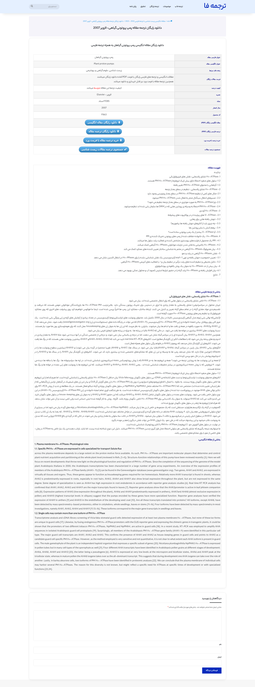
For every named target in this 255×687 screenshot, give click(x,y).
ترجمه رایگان (154, 6)
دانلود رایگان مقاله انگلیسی (102, 122)
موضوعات (167, 6)
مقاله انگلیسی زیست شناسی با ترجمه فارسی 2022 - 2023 (145, 21)
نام (220, 644)
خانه (168, 21)
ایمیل (220, 657)
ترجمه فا (180, 6)
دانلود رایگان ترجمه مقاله (102, 131)
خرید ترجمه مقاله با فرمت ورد (102, 140)
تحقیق (143, 6)
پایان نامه (133, 6)
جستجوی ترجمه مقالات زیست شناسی (102, 149)
